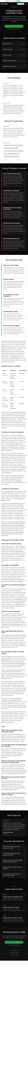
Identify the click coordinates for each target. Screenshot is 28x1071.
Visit (22, 43)
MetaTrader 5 (4, 660)
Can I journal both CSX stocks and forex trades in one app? (11, 874)
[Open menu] (26, 4)
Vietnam (15, 705)
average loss (20, 599)
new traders (16, 690)
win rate (19, 685)
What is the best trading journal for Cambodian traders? (11, 847)
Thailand (20, 705)
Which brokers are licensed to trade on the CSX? (12, 867)
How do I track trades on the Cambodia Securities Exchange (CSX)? (12, 861)
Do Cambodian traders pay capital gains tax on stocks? (11, 854)
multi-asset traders (7, 711)
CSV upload (20, 663)
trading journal (14, 356)
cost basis (20, 579)
